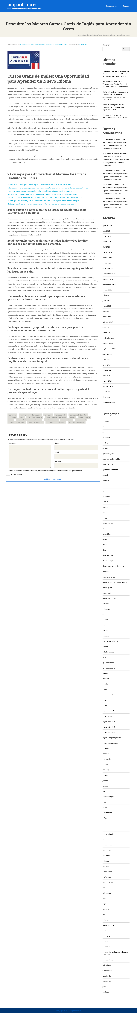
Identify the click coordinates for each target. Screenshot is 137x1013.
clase (32, 44)
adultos (105, 443)
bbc (104, 512)
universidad (107, 947)
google (105, 684)
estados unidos (108, 652)
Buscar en (106, 45)
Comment (13, 443)
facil (104, 657)
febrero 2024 (108, 386)
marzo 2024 (107, 381)
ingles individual (109, 727)
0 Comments (83, 44)
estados (105, 646)
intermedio (107, 759)
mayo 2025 (107, 306)
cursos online (59, 44)
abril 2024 (106, 375)
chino (105, 545)
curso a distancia (109, 577)
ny (103, 839)
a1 (103, 427)
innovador (106, 754)
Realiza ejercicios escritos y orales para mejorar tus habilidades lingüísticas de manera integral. (43, 200)
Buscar (125, 49)
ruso (104, 898)
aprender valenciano (110, 469)
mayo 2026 (107, 241)
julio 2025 (106, 295)
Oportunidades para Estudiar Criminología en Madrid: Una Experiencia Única (113, 107)
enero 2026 (107, 263)
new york (106, 807)
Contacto (126, 6)
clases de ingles (40, 44)
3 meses (106, 421)
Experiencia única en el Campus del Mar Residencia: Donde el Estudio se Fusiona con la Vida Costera (116, 73)
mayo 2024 (107, 370)
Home (80, 35)
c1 (103, 528)
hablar (105, 689)
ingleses (106, 748)
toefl (104, 914)
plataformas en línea (16, 422)
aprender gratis (25, 44)
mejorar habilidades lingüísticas (28, 420)
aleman (105, 448)
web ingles (107, 981)
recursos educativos (76, 422)
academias (106, 437)
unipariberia (107, 139)
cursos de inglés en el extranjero (115, 582)
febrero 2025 (108, 322)
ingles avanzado (109, 711)
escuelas (106, 636)
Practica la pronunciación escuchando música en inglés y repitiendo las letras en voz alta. (40, 191)
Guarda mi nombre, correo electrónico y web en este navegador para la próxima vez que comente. (45, 470)
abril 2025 (106, 311)
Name (56, 443)
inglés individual (109, 721)
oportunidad (81, 420)
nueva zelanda (108, 834)
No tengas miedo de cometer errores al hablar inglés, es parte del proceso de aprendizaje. (41, 204)
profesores (107, 877)
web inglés (107, 976)
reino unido (107, 893)
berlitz (105, 518)
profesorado (107, 871)
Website (57, 461)
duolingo (12, 417)
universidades (108, 960)
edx (21, 417)
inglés (72, 417)
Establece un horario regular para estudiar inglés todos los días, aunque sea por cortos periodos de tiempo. (47, 188)
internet (106, 764)
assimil (105, 475)
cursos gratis (50, 44)
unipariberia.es (22, 4)
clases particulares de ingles (113, 566)
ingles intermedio (109, 732)
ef (103, 614)
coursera (48, 415)
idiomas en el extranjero (112, 695)
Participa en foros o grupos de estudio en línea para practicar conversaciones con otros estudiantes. (45, 197)
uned (104, 930)
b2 (103, 491)
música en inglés (51, 420)
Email (56, 452)
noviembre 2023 (109, 402)
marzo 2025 (107, 316)
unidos (105, 941)
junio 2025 (107, 300)
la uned (105, 786)
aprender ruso (108, 464)
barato (105, 507)
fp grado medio (108, 662)
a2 (103, 432)
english (105, 620)
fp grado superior (109, 668)
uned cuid (106, 936)
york (104, 986)
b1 (103, 486)
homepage (107, 184)
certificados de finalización (30, 415)
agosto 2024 (107, 354)
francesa (106, 678)
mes (104, 802)
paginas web (107, 845)
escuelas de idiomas (110, 641)
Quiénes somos (111, 6)
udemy (105, 920)
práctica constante (35, 422)
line (104, 791)
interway (106, 770)
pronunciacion (108, 882)
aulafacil (106, 480)
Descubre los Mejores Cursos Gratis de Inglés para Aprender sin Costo (106, 35)
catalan (105, 539)
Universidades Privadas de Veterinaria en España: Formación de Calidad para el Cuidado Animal (115, 83)
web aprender (108, 970)
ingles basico (107, 716)
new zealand (107, 812)
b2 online (106, 496)
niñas (104, 818)
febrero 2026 (108, 258)
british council (108, 523)
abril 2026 (106, 247)
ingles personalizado (110, 743)
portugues (106, 855)
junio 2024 (107, 365)
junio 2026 (107, 236)
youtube (106, 992)
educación (106, 609)
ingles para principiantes (112, 737)
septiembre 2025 (109, 284)
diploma (106, 604)
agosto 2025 (107, 290)
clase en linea (108, 555)
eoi (104, 625)
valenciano (107, 965)
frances (105, 673)
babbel (105, 502)
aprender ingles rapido (111, 459)
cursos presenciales (110, 598)
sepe (104, 904)
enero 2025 (107, 327)
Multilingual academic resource (114, 153)
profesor (106, 866)
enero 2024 (107, 392)
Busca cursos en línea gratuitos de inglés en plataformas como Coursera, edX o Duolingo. (41, 184)
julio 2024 (106, 359)
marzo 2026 (107, 252)
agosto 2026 (107, 225)
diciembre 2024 (108, 332)
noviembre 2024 (109, 338)
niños (105, 823)
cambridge (107, 534)
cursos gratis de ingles (78, 415)
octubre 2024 (108, 343)
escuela (105, 630)
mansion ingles (108, 796)
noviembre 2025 (109, 274)
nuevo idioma (67, 420)
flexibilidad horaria (35, 417)
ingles (66, 44)
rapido (105, 888)
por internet (107, 850)
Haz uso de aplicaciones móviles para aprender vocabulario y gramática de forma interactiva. (42, 194)
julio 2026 (106, 231)
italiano (105, 775)
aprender (12, 415)
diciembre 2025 (108, 268)
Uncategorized (108, 925)
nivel (104, 829)
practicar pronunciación (56, 422)
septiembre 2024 (109, 349)
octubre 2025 (108, 279)
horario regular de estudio (56, 417)
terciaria (106, 909)
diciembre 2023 (108, 397)
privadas (106, 861)
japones (105, 780)
